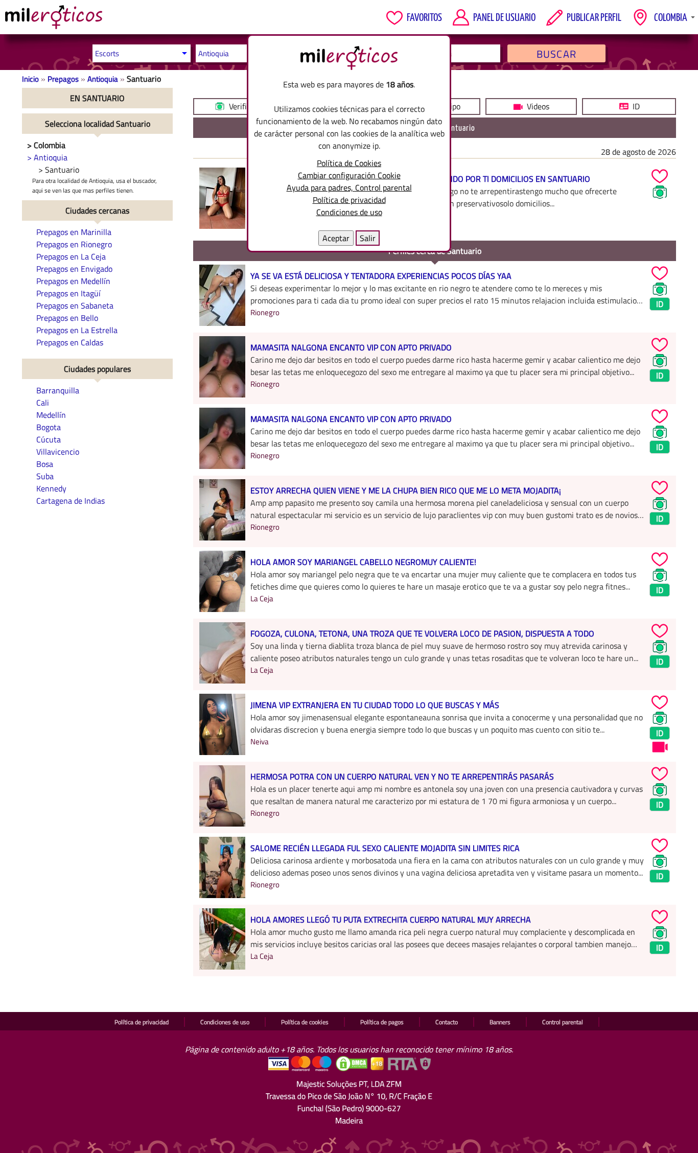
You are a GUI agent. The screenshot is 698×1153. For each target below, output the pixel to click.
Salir (368, 238)
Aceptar (336, 238)
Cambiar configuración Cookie (349, 175)
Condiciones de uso (349, 212)
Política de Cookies (349, 163)
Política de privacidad (349, 200)
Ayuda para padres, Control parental (349, 187)
